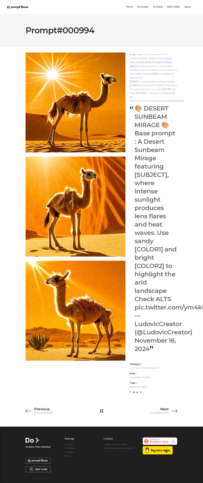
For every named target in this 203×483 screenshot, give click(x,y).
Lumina (134, 368)
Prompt (68, 444)
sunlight (142, 386)
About (68, 456)
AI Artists (69, 452)
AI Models (69, 448)
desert (133, 386)
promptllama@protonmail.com (119, 448)
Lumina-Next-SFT (149, 368)
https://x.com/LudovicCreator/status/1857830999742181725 (157, 101)
